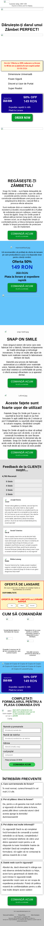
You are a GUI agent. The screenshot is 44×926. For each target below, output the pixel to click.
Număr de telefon (11, 735)
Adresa (6, 743)
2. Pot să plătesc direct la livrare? (17, 799)
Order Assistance (35, 915)
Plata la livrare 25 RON (13, 760)
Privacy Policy (21, 915)
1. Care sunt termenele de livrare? (17, 784)
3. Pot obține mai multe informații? (17, 824)
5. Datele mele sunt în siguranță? (17, 862)
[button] (22, 784)
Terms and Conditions (8, 915)
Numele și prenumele (13, 727)
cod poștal (8, 751)
